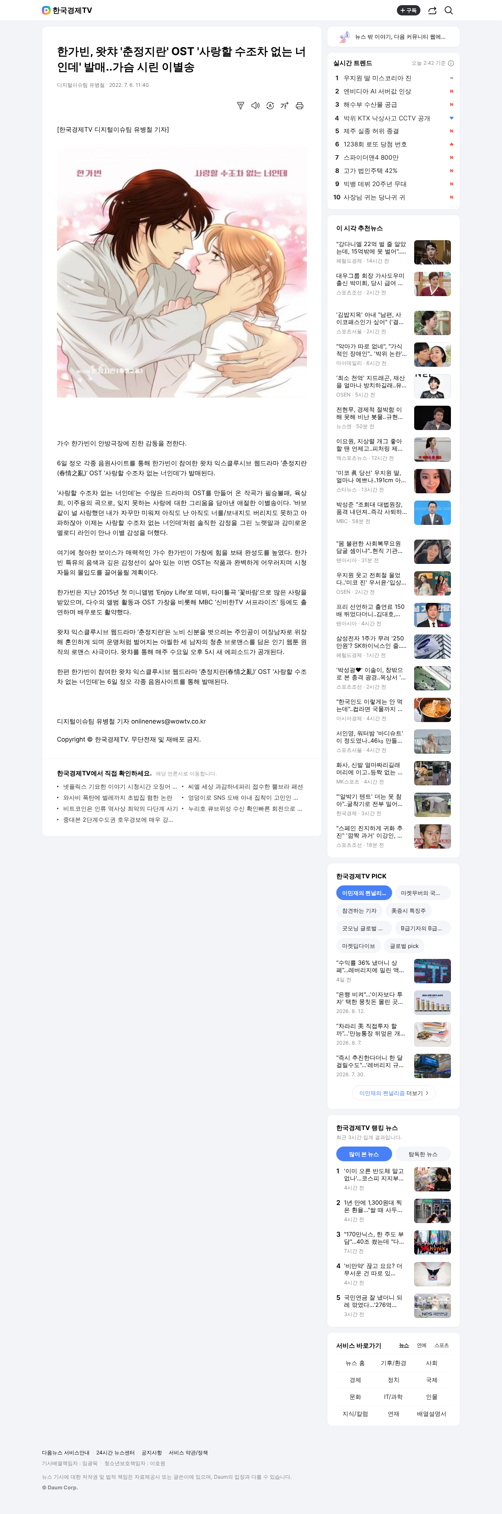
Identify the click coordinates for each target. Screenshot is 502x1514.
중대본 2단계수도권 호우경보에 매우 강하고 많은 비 (120, 819)
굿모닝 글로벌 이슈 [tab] (365, 928)
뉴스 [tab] (404, 1344)
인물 (432, 1396)
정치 (393, 1379)
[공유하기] (432, 10)
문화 (355, 1396)
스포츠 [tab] (441, 1345)
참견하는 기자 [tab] (359, 910)
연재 (393, 1413)
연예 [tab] (421, 1345)
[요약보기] (240, 105)
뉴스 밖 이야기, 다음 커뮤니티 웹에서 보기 (407, 36)
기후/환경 (393, 1362)
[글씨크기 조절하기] (284, 105)
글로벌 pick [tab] (404, 945)
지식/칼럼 (355, 1413)
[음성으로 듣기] (255, 105)
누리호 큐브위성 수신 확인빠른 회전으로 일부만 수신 (245, 808)
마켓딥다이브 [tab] (358, 945)
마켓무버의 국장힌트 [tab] (426, 892)
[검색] (451, 10)
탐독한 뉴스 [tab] (423, 1154)
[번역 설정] (270, 105)
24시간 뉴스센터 (115, 1452)
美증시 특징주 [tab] (408, 910)
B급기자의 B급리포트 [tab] (426, 928)
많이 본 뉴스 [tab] (364, 1154)
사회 (432, 1362)
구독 (411, 10)
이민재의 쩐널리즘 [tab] (364, 892)
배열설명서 (432, 1413)
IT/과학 (393, 1396)
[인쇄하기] (299, 105)
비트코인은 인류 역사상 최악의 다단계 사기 (120, 808)
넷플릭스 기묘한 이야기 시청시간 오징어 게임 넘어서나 (120, 786)
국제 (432, 1379)
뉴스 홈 (355, 1362)
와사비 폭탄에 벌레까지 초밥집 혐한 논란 (117, 797)
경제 (355, 1379)
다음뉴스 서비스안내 (66, 1452)
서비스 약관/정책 (188, 1452)
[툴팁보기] (451, 63)
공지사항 (151, 1452)
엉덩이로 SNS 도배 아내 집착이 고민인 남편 (245, 797)
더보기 (391, 1093)
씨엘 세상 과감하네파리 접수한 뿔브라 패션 (245, 786)
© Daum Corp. (60, 1487)
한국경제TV (72, 10)
